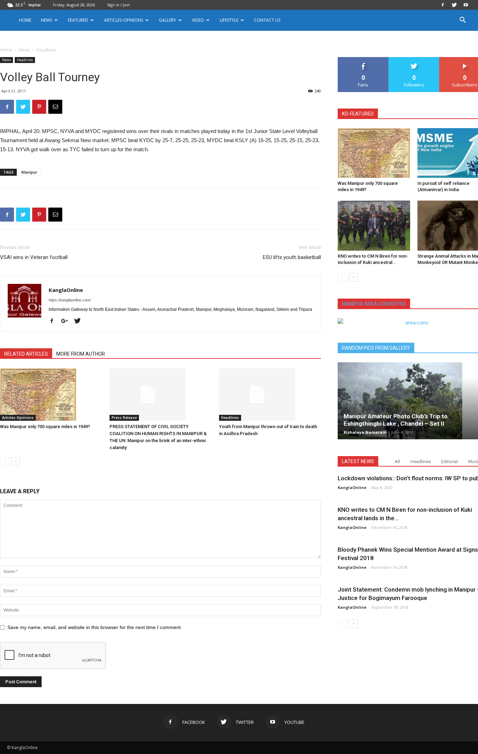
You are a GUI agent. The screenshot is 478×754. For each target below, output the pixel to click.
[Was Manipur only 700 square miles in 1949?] (51, 394)
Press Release (124, 417)
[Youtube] (466, 5)
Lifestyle (229, 20)
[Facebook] (442, 5)
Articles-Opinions (123, 20)
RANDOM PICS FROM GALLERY (376, 348)
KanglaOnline (66, 289)
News (24, 50)
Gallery (167, 20)
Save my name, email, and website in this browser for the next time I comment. (94, 627)
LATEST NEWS (358, 461)
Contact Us (267, 20)
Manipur (29, 172)
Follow (414, 59)
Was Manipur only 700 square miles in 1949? (45, 426)
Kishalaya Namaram (365, 432)
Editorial (449, 461)
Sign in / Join (118, 4)
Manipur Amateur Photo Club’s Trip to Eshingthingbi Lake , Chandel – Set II (396, 420)
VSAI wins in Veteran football (34, 257)
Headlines (25, 59)
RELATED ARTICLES (26, 354)
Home (25, 20)
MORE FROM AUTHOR (80, 354)
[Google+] (67, 321)
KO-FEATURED (358, 114)
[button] (462, 21)
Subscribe (465, 59)
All (397, 461)
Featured (78, 20)
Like (363, 59)
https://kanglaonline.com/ (70, 300)
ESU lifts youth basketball (292, 257)
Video (198, 20)
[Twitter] (454, 5)
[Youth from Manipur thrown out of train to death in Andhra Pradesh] (270, 394)
